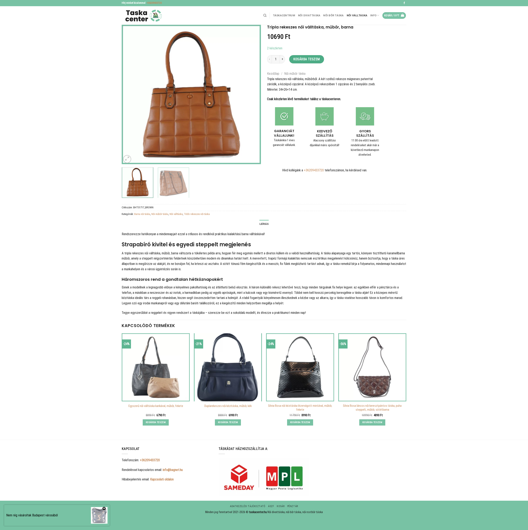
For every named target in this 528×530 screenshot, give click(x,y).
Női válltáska (357, 15)
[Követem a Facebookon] (404, 3)
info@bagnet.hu (173, 470)
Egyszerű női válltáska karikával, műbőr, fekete (155, 406)
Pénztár (292, 506)
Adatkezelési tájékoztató (247, 506)
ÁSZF (271, 506)
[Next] (253, 94)
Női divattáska (309, 15)
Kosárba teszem (306, 59)
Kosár (280, 506)
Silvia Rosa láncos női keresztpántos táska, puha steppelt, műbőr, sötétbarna (372, 407)
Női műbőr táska (294, 74)
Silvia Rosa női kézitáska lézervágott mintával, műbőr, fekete (300, 407)
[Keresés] (264, 15)
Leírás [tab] (264, 223)
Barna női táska (142, 214)
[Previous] (129, 94)
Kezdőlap (273, 74)
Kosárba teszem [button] (156, 422)
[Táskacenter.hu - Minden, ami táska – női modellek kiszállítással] (142, 16)
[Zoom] (127, 159)
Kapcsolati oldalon (162, 479)
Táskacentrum (284, 15)
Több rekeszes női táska (197, 214)
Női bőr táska (333, 15)
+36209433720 (154, 2)
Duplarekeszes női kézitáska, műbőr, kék (228, 406)
